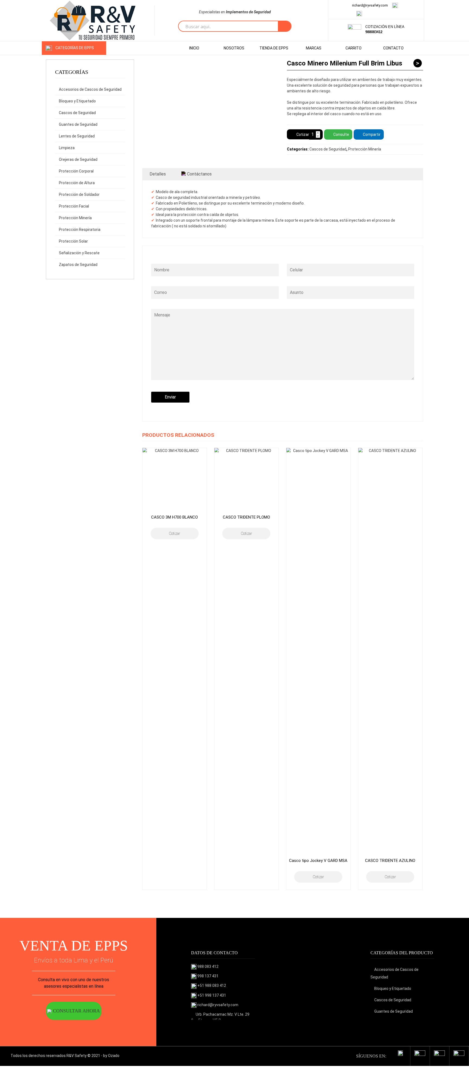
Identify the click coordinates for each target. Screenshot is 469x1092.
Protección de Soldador (79, 194)
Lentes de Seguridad (77, 136)
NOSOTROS (234, 48)
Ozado (113, 1055)
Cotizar (302, 134)
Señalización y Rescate (79, 253)
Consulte (341, 134)
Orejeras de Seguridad (78, 159)
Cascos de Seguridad (77, 113)
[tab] (158, 174)
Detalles (158, 174)
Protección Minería (75, 218)
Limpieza (67, 148)
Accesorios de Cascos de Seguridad (90, 89)
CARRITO (354, 48)
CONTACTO (393, 48)
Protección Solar (73, 241)
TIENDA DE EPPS (273, 48)
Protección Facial (74, 206)
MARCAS (313, 48)
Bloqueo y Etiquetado (77, 101)
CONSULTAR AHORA (76, 1010)
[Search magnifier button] (284, 26)
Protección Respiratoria (79, 229)
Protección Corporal (76, 171)
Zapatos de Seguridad (78, 264)
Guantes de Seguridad (78, 124)
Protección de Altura (77, 183)
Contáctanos (199, 174)
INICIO (194, 48)
